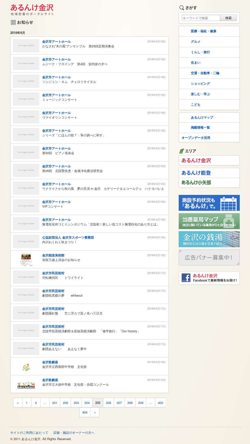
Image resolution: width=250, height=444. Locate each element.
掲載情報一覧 (200, 127)
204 (87, 402)
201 (54, 402)
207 (119, 402)
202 (65, 402)
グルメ (195, 41)
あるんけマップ (202, 117)
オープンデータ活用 (196, 137)
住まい (195, 62)
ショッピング (200, 83)
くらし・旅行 (200, 52)
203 (76, 402)
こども (195, 104)
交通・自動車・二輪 (205, 73)
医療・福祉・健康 (203, 31)
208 (130, 402)
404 (84, 412)
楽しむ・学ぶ (200, 93)
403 (160, 402)
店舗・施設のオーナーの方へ (73, 432)
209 (140, 402)
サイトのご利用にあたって (29, 432)
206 (108, 402)
